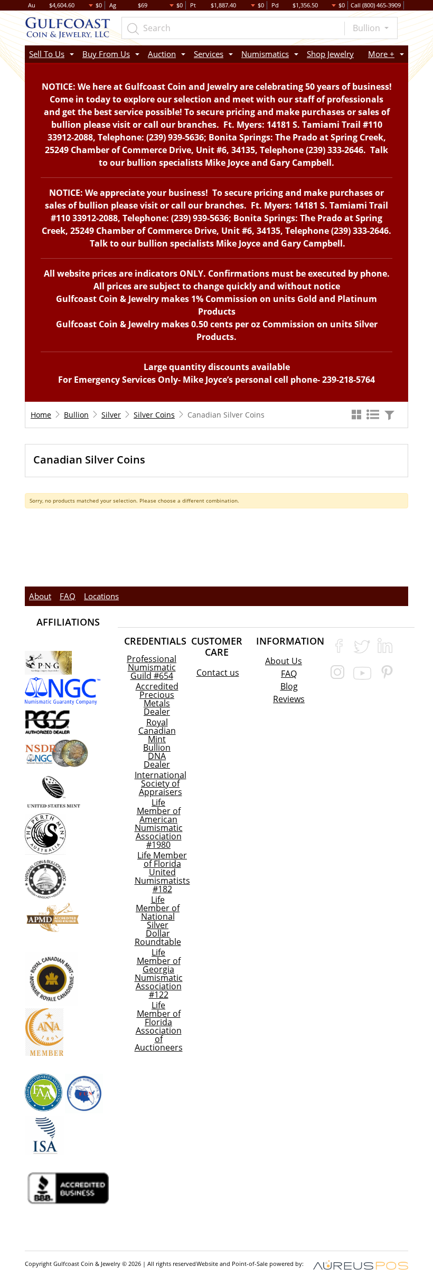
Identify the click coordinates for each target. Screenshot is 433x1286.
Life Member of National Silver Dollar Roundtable (158, 921)
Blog (289, 686)
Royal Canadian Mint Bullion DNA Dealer (157, 743)
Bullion (367, 28)
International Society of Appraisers (160, 783)
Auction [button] (162, 54)
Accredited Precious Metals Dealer (157, 698)
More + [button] (381, 54)
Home (41, 415)
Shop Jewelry (330, 54)
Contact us (217, 672)
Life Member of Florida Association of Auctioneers (159, 1026)
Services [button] (208, 54)
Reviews (289, 699)
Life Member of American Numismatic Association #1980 (159, 823)
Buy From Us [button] (106, 54)
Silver (111, 415)
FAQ (68, 596)
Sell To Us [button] (46, 54)
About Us (283, 661)
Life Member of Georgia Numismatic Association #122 (159, 973)
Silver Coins (154, 415)
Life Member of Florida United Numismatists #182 (162, 872)
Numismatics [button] (265, 54)
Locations (101, 596)
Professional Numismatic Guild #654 (151, 667)
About (40, 596)
